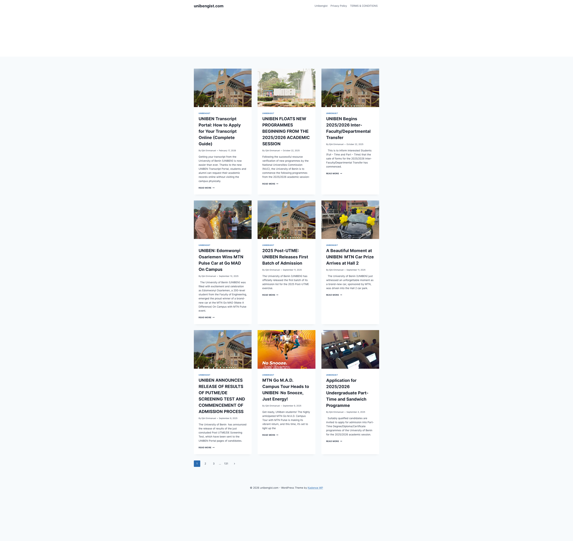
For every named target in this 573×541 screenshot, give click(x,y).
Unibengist (321, 5)
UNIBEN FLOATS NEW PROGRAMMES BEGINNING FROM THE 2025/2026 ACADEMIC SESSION (286, 131)
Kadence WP (315, 487)
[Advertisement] (286, 34)
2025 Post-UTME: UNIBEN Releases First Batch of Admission (285, 257)
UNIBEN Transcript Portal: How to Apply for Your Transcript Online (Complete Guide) (220, 131)
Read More (207, 188)
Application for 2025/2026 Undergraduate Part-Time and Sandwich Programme (347, 393)
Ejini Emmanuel (209, 150)
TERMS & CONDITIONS (364, 5)
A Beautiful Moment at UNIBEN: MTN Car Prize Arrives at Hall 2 (350, 257)
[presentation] (223, 88)
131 (226, 463)
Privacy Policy (339, 5)
